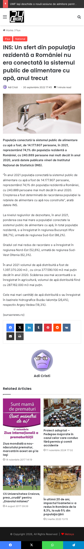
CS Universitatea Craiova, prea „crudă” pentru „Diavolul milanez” (21, 497)
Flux (18, 30)
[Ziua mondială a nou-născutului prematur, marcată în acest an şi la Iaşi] (21, 419)
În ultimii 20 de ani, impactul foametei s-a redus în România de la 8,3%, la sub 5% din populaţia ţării (60, 506)
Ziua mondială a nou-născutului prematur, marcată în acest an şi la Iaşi (20, 449)
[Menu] (5, 18)
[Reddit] (57, 328)
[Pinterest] (48, 328)
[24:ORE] (17, 17)
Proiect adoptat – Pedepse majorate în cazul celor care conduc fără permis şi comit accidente (61, 437)
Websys (69, 534)
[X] (20, 328)
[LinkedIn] (29, 328)
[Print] (20, 336)
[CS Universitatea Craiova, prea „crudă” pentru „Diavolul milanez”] (21, 478)
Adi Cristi (13, 87)
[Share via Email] (10, 336)
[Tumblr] (38, 328)
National (20, 38)
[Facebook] (10, 328)
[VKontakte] (67, 328)
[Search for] (79, 18)
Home (9, 30)
